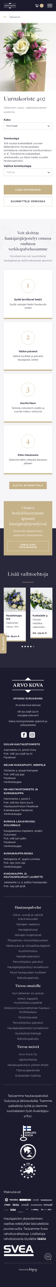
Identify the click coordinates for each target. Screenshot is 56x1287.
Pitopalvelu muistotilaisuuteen (28, 940)
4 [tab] (31, 646)
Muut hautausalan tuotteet (28, 972)
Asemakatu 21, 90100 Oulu (20, 749)
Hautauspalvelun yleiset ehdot (28, 1065)
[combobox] (28, 126)
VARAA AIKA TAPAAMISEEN (28, 545)
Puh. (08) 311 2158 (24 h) (18, 753)
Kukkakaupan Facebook (18, 810)
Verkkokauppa (12, 781)
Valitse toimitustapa (17, 166)
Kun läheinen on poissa (28, 993)
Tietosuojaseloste (28, 1070)
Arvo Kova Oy (28, 1054)
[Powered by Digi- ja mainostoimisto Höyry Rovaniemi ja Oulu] (28, 1269)
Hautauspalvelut (28, 907)
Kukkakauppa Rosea (18, 853)
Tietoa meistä (28, 1046)
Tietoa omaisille (28, 985)
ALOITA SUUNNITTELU (28, 485)
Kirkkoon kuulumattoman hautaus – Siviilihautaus (28, 1010)
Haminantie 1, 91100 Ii (17, 798)
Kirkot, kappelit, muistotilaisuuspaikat (28, 1000)
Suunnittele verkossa (28, 201)
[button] (3, 644)
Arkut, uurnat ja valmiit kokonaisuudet (28, 916)
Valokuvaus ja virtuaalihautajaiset (28, 945)
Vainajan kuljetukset (28, 935)
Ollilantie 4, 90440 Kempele (21, 770)
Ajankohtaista (28, 1059)
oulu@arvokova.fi (28, 715)
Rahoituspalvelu (28, 977)
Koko (7, 120)
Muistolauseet (28, 1017)
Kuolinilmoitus (28, 951)
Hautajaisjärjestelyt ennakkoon (28, 967)
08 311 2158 (24, 711)
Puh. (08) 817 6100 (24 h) (18, 802)
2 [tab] (25, 646)
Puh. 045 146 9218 (14, 886)
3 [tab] (28, 646)
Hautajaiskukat (28, 929)
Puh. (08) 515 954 (14, 774)
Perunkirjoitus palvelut (28, 961)
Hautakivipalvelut (28, 956)
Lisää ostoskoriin (28, 190)
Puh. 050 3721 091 (14, 862)
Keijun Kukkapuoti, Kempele (25, 764)
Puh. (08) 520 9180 (15, 838)
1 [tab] (22, 646)
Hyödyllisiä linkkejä (28, 1033)
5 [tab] (33, 646)
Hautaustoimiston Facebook (21, 806)
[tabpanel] (14, 614)
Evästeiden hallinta (28, 1075)
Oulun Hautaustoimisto (22, 744)
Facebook (10, 757)
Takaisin (14, 17)
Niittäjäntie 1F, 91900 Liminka (22, 859)
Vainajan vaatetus (28, 924)
